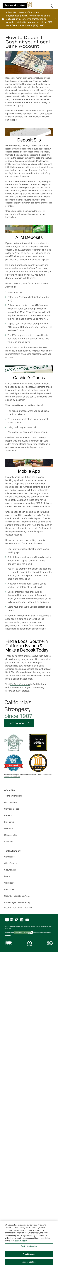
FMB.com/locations (20, 684)
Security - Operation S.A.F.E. (17, 896)
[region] (29, 1244)
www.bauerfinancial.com (12, 777)
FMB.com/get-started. (19, 690)
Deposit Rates (10, 835)
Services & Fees (11, 809)
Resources (9, 889)
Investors (8, 841)
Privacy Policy (9, 932)
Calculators (9, 883)
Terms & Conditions (13, 795)
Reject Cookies (29, 1254)
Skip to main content (15, 5)
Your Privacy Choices (21, 932)
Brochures (9, 822)
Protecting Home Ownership (17, 902)
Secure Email (10, 869)
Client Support (11, 863)
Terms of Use (38, 932)
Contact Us (9, 856)
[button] (55, 19)
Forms (7, 876)
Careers (8, 815)
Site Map (8, 935)
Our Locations (10, 802)
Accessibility (47, 932)
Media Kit (8, 828)
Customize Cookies (29, 1246)
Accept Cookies (29, 1262)
